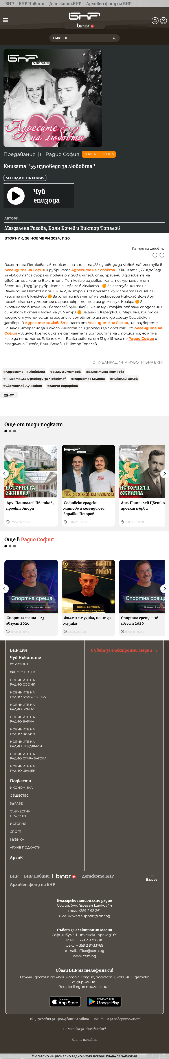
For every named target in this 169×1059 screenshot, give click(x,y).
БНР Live (19, 650)
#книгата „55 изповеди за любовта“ (34, 379)
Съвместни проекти (20, 813)
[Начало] (84, 16)
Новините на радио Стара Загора (28, 756)
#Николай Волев (124, 379)
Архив (16, 857)
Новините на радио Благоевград (28, 694)
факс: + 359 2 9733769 (84, 945)
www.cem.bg (84, 956)
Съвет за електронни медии (121, 650)
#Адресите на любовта (24, 372)
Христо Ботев (22, 672)
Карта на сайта (84, 1040)
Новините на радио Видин (22, 731)
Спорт (15, 832)
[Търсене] (114, 38)
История (18, 824)
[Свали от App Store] (65, 1001)
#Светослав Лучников (22, 386)
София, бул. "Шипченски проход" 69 (85, 935)
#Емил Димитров (65, 372)
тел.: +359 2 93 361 (84, 911)
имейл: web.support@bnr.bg (84, 916)
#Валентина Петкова (105, 372)
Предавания (19, 154)
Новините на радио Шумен (23, 768)
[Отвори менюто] (5, 20)
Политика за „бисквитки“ (84, 1029)
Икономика (21, 788)
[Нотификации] (155, 20)
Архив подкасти (25, 847)
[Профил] (163, 20)
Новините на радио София (22, 682)
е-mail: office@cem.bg (84, 951)
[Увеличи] (155, 255)
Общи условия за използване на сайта (59, 1019)
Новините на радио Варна (22, 719)
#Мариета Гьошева (88, 379)
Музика (17, 839)
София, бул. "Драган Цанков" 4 (84, 905)
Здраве (16, 803)
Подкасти (20, 780)
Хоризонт (19, 664)
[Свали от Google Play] (103, 1001)
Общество (19, 795)
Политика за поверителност (116, 1019)
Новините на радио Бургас (22, 707)
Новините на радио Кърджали (26, 744)
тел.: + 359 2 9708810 (84, 940)
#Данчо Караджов (62, 386)
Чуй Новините (25, 657)
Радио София (62, 154)
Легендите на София (25, 178)
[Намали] (162, 255)
